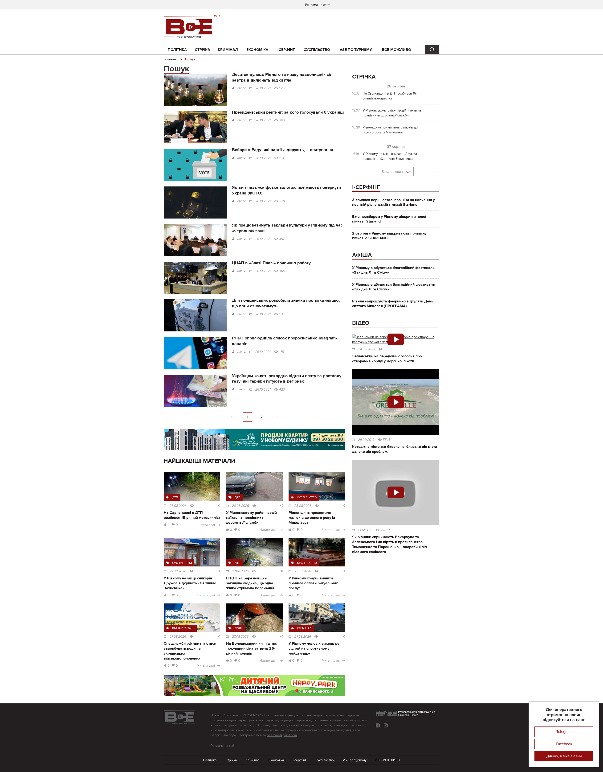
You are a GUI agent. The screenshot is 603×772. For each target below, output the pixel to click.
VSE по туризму (356, 49)
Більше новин (393, 172)
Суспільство (317, 49)
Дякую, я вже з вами (564, 756)
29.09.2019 (366, 440)
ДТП (175, 497)
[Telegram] (386, 725)
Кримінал (228, 49)
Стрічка (202, 49)
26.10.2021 (263, 88)
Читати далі (206, 525)
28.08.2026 (178, 506)
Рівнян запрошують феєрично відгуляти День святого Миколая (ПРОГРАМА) (392, 303)
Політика (177, 49)
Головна (170, 59)
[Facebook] (378, 725)
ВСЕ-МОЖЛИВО (396, 49)
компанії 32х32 (409, 715)
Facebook (564, 744)
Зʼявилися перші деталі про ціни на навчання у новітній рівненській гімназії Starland (393, 202)
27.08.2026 (178, 571)
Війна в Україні (183, 628)
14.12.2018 (365, 530)
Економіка (257, 49)
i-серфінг (286, 49)
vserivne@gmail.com (282, 735)
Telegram (563, 731)
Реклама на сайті (317, 5)
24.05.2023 (366, 349)
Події (238, 628)
